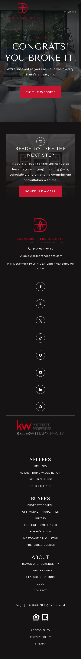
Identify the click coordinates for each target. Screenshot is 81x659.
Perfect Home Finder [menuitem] (40, 524)
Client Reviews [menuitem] (40, 570)
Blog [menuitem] (40, 583)
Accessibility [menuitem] (40, 630)
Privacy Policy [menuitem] (40, 637)
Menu (71, 12)
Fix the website (41, 92)
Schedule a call (40, 191)
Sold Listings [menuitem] (40, 485)
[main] (40, 61)
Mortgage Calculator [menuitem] (40, 538)
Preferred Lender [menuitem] (40, 544)
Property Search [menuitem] (40, 505)
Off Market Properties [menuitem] (40, 511)
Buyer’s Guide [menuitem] (40, 531)
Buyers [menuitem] (40, 518)
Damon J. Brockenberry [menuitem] (40, 563)
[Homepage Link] (22, 12)
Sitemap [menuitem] (40, 643)
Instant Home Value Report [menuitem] (40, 472)
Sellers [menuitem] (40, 466)
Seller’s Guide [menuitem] (40, 479)
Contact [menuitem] (40, 590)
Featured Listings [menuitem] (40, 576)
